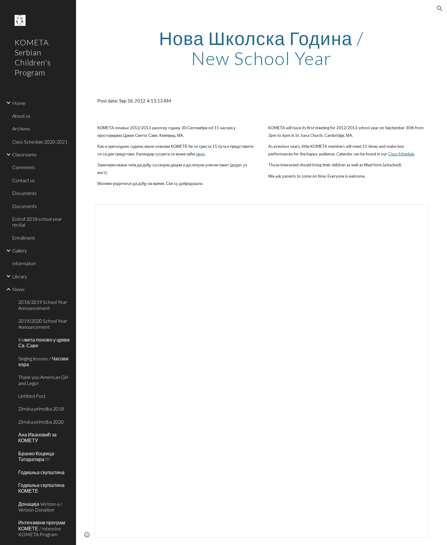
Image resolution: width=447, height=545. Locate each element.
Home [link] (19, 103)
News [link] (18, 289)
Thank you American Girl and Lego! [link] (43, 380)
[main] (261, 48)
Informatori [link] (24, 263)
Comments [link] (23, 167)
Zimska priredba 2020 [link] (41, 422)
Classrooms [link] (24, 154)
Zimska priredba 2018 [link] (41, 408)
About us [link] (21, 116)
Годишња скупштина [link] (41, 472)
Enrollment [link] (23, 238)
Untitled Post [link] (32, 396)
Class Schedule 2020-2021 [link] (40, 141)
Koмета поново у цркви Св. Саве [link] (44, 342)
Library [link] (19, 276)
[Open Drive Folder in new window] (416, 212)
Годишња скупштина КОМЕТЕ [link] (41, 488)
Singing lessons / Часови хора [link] (43, 361)
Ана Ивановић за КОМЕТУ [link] (37, 437)
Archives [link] (21, 128)
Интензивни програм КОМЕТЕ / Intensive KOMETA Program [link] (41, 528)
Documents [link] (24, 193)
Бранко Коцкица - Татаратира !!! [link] (37, 456)
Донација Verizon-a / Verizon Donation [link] (40, 506)
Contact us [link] (23, 180)
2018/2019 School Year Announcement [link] (42, 305)
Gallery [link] (19, 250)
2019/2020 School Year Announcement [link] (42, 323)
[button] (439, 8)
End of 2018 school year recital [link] (37, 221)
